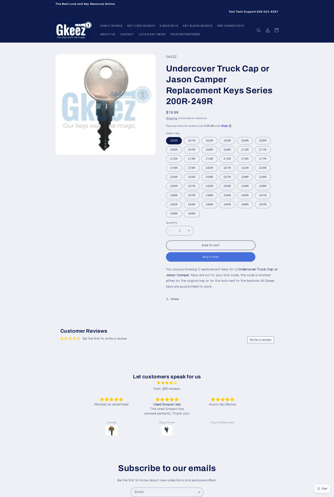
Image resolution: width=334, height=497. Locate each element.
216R (245, 158)
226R (209, 176)
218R (174, 167)
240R (245, 195)
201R (191, 140)
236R (174, 195)
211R (263, 149)
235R (263, 186)
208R (209, 149)
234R (245, 186)
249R (191, 213)
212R (174, 158)
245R (227, 204)
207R (191, 149)
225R (191, 176)
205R (263, 140)
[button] (258, 30)
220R (209, 167)
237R (191, 195)
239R (227, 195)
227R (227, 176)
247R (263, 204)
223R (263, 167)
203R (227, 140)
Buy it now (211, 256)
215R (227, 158)
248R (174, 213)
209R (227, 149)
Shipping (171, 118)
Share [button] (175, 298)
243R (191, 204)
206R (174, 149)
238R (209, 195)
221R (227, 167)
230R (174, 186)
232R (209, 186)
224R (174, 176)
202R (209, 140)
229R (263, 176)
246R (245, 204)
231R (191, 186)
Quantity (171, 222)
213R (191, 158)
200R (174, 140)
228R (245, 176)
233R (227, 186)
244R (209, 204)
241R (263, 195)
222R (245, 167)
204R (245, 140)
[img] (167, 383)
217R (263, 158)
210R (245, 149)
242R (174, 204)
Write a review (261, 339)
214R (209, 158)
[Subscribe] (198, 492)
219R (191, 167)
